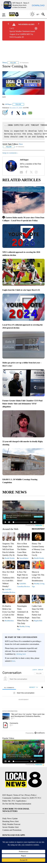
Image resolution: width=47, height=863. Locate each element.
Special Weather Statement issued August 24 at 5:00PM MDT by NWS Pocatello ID (22, 34)
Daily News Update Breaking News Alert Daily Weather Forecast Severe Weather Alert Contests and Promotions (11, 824)
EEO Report (7, 795)
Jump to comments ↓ (10, 153)
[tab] (9, 687)
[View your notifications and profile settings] (42, 687)
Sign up (40, 669)
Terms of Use (18, 795)
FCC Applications (19, 801)
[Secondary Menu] (5, 14)
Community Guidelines (11, 798)
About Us (25, 798)
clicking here (21, 654)
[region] (23, 702)
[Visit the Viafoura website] (39, 733)
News (21, 144)
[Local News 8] (17, 14)
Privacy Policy (30, 795)
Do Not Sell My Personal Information (16, 804)
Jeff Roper (8, 104)
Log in (35, 669)
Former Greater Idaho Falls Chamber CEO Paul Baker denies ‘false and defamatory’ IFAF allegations (22, 404)
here (13, 661)
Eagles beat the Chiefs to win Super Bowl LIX (21, 290)
